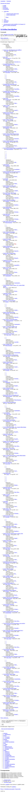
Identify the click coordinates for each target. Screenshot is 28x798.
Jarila (15, 81)
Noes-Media (7, 631)
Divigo (6, 268)
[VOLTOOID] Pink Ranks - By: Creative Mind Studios (14, 427)
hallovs (15, 229)
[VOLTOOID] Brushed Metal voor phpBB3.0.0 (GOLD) (15, 148)
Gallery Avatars (6, 105)
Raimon (16, 485)
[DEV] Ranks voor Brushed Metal (10, 319)
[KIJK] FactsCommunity (8, 112)
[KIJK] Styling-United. (8, 369)
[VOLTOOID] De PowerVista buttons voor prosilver (14, 623)
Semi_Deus (8, 334)
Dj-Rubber (16, 700)
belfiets (15, 68)
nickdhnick (7, 165)
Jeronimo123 (8, 421)
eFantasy (7, 605)
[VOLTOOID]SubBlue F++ (9, 583)
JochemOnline (17, 352)
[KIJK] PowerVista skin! (8, 515)
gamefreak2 (7, 382)
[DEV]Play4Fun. (6, 214)
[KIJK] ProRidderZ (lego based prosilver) (11, 171)
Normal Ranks (6, 554)
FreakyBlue (7, 65)
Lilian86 (7, 187)
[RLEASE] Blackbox (7, 462)
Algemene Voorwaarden (9, 34)
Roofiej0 (16, 431)
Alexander (7, 517)
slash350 (7, 128)
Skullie (15, 392)
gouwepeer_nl (8, 58)
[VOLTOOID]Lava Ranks (8, 681)
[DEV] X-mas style (7, 267)
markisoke (16, 197)
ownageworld (8, 99)
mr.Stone (7, 591)
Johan (15, 103)
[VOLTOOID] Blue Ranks (8, 649)
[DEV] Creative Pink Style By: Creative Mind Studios (14, 455)
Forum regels (17, 789)
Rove (6, 541)
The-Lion (7, 142)
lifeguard (16, 258)
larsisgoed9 (7, 194)
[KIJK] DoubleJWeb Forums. (9, 702)
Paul (15, 243)
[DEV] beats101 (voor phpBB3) (9, 695)
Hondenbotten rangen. (7, 126)
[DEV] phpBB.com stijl (8, 576)
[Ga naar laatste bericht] (16, 54)
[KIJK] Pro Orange (7, 239)
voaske (6, 294)
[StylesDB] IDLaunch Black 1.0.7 (10, 91)
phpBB (4, 5)
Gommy (7, 363)
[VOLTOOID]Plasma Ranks (9, 637)
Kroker (6, 233)
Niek (6, 435)
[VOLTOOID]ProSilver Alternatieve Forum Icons (13, 656)
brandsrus (7, 201)
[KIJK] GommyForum (7, 362)
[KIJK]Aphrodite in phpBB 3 (9, 200)
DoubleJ (16, 385)
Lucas (15, 470)
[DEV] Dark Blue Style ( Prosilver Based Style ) (13, 630)
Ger (6, 403)
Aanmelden (3, 1)
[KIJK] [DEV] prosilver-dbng (9, 253)
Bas (6, 254)
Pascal (15, 145)
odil (15, 131)
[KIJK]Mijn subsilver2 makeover (10, 561)
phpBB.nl (14, 786)
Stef (7, 51)
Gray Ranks (5, 178)
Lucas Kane (7, 463)
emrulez (7, 301)
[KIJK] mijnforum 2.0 (7, 246)
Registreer (9, 1)
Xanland (8, 696)
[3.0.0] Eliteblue (6, 412)
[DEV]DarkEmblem (7, 207)
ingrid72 (16, 110)
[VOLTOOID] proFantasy (8, 604)
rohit (15, 162)
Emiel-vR (7, 247)
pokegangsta (7, 261)
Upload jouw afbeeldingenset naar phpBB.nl (12, 50)
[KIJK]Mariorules (6, 473)
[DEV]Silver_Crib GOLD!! (9, 448)
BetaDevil (16, 531)
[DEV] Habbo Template (8, 119)
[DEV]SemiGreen (7, 547)
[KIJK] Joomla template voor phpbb (10, 141)
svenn (6, 327)
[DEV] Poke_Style (7, 508)
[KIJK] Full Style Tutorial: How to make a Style (13, 533)
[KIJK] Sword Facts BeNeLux (9, 402)
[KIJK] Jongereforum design (9, 312)
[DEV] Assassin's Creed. (8, 388)
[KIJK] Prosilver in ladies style (9, 185)
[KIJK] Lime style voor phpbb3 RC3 (10, 597)
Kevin (15, 117)
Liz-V (6, 287)
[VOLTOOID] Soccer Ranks (9, 420)
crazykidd (16, 342)
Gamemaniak (8, 275)
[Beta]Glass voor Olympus (8, 709)
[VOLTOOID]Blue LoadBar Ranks (10, 355)
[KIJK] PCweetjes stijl (7, 434)
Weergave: (4, 720)
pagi (6, 120)
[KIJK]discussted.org (7, 487)
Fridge (6, 106)
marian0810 (16, 265)
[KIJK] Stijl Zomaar (7, 540)
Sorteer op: (16, 720)
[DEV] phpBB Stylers (7, 344)
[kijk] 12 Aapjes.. (6, 494)
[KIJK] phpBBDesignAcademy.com (10, 611)
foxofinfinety (17, 169)
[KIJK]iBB (5, 501)
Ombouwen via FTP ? (7, 260)
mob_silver (5, 57)
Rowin (15, 595)
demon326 (7, 135)
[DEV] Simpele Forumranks (9, 232)
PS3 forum (5, 381)
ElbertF (15, 538)
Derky (15, 417)
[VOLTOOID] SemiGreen (8, 333)
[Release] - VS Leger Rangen (9, 300)
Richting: (4, 722)
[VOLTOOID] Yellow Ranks (9, 674)
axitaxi (7, 474)
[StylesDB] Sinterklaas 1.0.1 (9, 64)
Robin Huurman (9, 149)
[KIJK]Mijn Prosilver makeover (9, 590)
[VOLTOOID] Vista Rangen (9, 667)
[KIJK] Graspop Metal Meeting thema (11, 133)
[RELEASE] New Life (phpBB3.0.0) (11, 395)
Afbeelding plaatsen (7, 293)
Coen (15, 566)
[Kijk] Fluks (5, 98)
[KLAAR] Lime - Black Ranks (9, 193)
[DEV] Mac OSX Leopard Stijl (9, 221)
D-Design (7, 208)
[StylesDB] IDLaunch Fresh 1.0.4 (10, 71)
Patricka (16, 124)
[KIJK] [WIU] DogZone (8, 569)
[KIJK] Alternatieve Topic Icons (9, 526)
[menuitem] (12, 13)
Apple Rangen (6, 164)
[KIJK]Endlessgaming (7, 274)
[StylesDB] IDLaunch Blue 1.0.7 (10, 84)
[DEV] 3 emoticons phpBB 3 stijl (10, 326)
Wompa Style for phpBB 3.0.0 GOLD (11, 441)
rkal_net (7, 442)
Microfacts (7, 113)
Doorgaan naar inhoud (5, 3)
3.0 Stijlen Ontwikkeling (9, 29)
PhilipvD (7, 172)
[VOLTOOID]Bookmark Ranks (9, 688)
